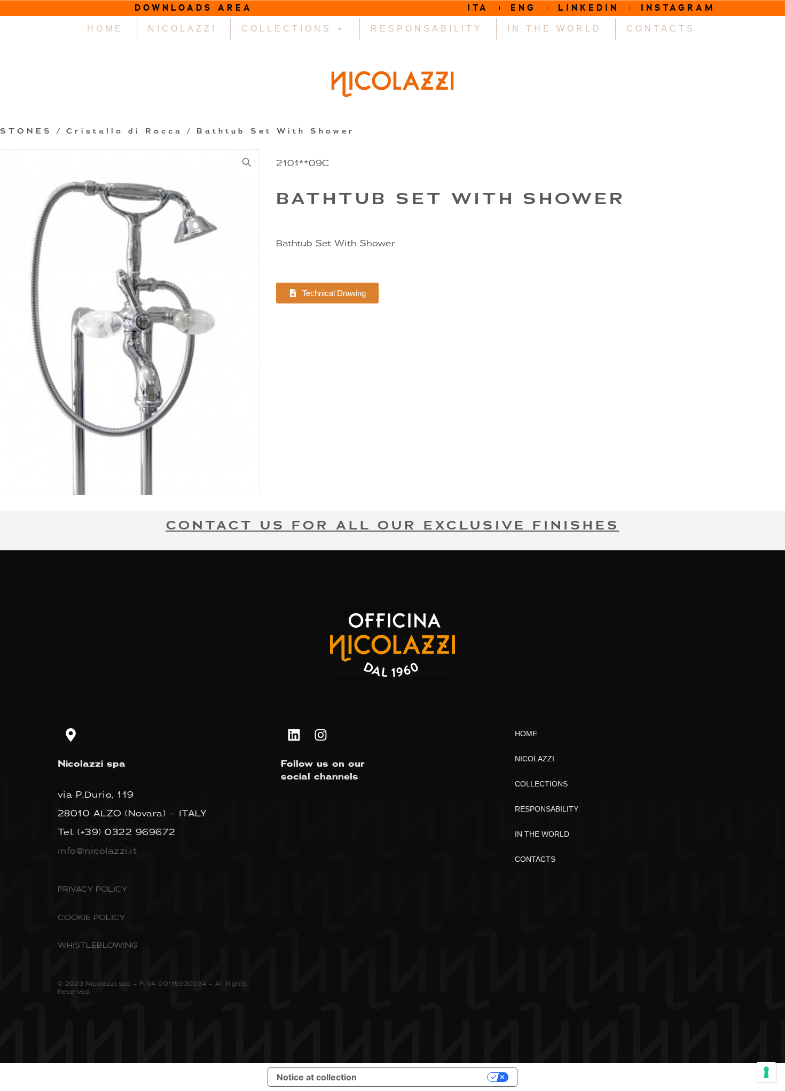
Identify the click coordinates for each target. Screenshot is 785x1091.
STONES (26, 131)
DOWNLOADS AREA (194, 7)
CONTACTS (660, 28)
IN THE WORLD (554, 28)
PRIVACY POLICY (92, 888)
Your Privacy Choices (427, 1077)
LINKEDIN (588, 7)
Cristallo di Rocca (124, 131)
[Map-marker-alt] (71, 734)
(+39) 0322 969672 (126, 832)
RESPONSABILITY (427, 28)
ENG (523, 7)
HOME (105, 28)
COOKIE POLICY (91, 917)
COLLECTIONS (286, 28)
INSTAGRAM (678, 7)
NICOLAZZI (182, 28)
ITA (478, 7)
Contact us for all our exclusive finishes (392, 525)
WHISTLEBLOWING (98, 944)
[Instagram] (321, 734)
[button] (247, 162)
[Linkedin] (294, 734)
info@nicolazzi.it (97, 850)
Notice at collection (317, 1077)
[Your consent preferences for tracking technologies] (766, 1072)
